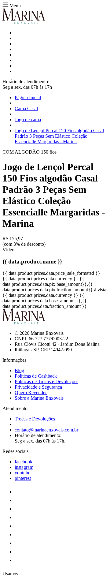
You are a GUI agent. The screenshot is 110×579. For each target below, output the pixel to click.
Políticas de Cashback (36, 376)
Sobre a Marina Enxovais (39, 398)
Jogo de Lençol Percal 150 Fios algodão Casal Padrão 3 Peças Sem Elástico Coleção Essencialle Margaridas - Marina (59, 136)
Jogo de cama (28, 119)
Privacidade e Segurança (38, 387)
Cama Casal (26, 108)
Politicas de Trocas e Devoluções (46, 381)
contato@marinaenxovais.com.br (46, 429)
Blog (19, 370)
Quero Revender (31, 392)
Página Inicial (28, 97)
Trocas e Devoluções (35, 418)
